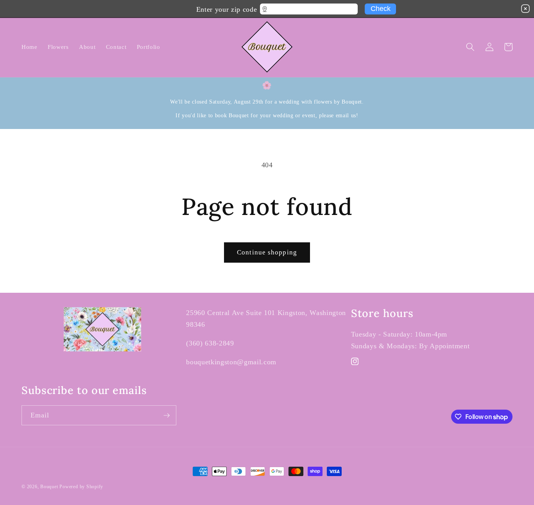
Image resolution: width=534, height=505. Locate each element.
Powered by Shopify (81, 486)
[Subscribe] (166, 415)
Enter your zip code (226, 8)
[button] (470, 47)
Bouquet (49, 486)
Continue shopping (267, 252)
